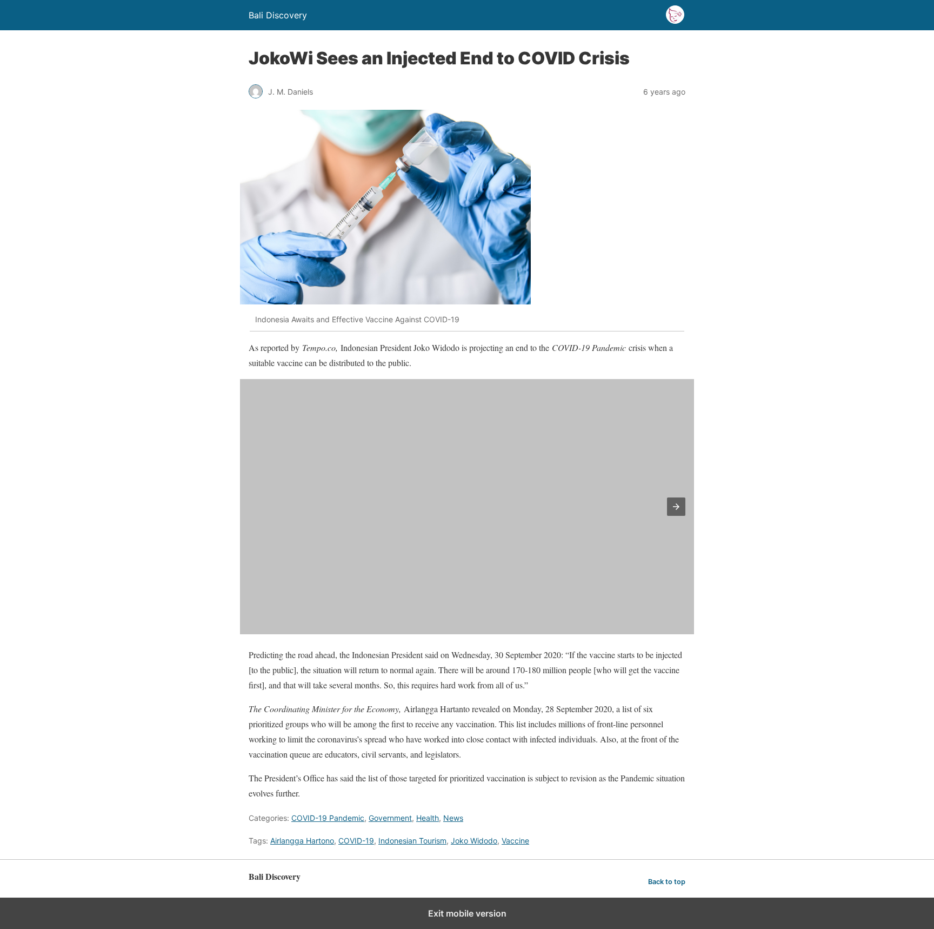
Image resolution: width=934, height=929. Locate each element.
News (453, 817)
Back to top (666, 882)
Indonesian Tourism (412, 840)
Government (390, 817)
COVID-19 (356, 840)
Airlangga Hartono (302, 840)
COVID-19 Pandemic (327, 817)
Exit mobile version (467, 913)
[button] (676, 506)
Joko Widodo (474, 840)
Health (427, 817)
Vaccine (515, 840)
